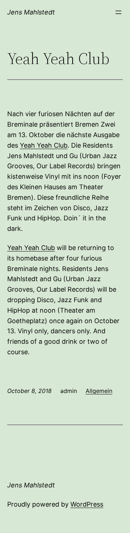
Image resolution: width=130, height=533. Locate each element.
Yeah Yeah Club (44, 145)
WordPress (86, 504)
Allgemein (99, 390)
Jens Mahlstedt (31, 12)
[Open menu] (118, 12)
